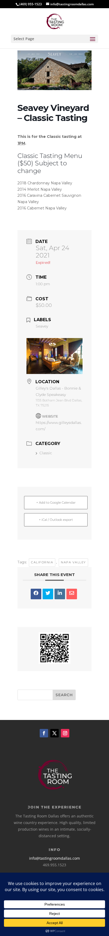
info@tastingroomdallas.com (54, 858)
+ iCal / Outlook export (56, 520)
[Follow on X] (54, 733)
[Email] (71, 594)
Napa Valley (73, 562)
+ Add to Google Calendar (56, 502)
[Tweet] (48, 594)
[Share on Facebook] (36, 594)
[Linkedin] (59, 594)
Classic (45, 453)
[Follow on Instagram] (65, 733)
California (42, 562)
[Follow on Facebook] (44, 733)
